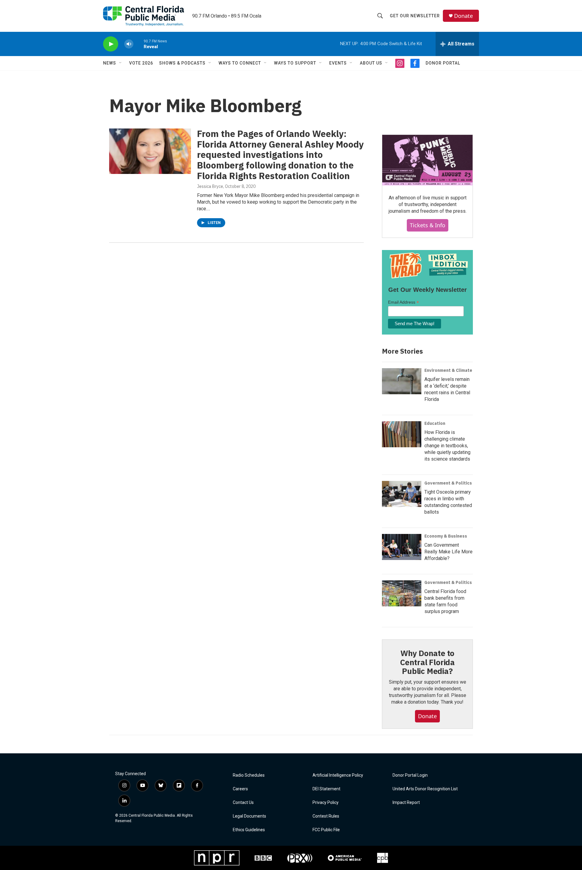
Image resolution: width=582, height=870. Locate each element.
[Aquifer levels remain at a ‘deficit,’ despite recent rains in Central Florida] (401, 381)
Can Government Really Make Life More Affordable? (448, 551)
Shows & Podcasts (182, 63)
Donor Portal (443, 63)
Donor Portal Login (410, 775)
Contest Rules (326, 816)
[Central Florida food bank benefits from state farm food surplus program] (401, 593)
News (109, 63)
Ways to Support (295, 63)
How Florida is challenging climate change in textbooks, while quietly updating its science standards (447, 445)
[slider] (138, 44)
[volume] (129, 44)
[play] (110, 44)
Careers (240, 789)
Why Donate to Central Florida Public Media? (427, 662)
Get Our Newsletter (415, 15)
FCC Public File (326, 830)
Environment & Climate (448, 370)
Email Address (403, 302)
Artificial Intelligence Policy (338, 775)
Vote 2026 (141, 63)
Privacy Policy (326, 802)
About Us (371, 63)
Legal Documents (249, 816)
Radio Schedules (249, 775)
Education (434, 423)
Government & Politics (448, 483)
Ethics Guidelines (249, 830)
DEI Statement (326, 789)
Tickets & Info (427, 225)
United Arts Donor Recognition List (425, 789)
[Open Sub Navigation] (120, 63)
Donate (463, 16)
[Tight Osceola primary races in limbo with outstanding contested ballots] (401, 494)
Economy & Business (445, 536)
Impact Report (406, 802)
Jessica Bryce (210, 186)
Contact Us (243, 802)
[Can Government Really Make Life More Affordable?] (401, 547)
